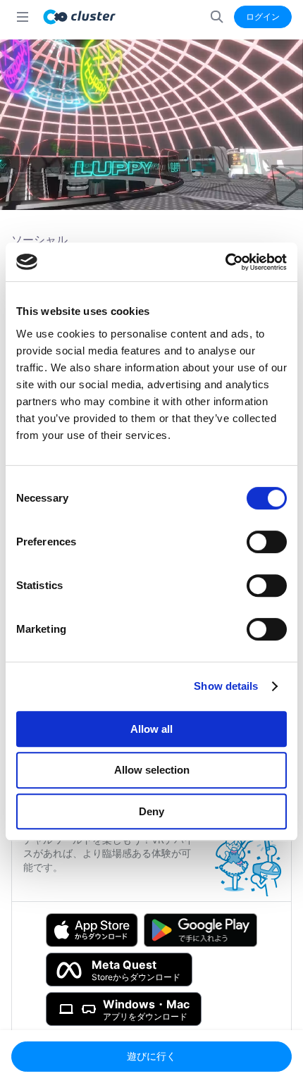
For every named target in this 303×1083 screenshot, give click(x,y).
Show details (226, 686)
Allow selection (152, 770)
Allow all (151, 729)
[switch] (267, 542)
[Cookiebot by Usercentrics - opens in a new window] (225, 262)
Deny (151, 811)
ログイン (263, 16)
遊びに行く (151, 1056)
